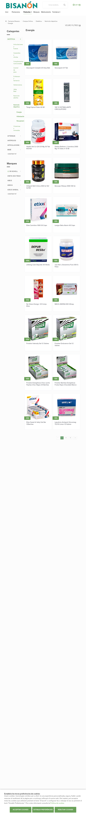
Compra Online (28, 21)
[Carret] (80, 5)
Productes (27, 12)
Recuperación (18, 121)
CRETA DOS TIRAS (13, 176)
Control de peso (15, 70)
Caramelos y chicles (16, 55)
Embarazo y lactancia (16, 78)
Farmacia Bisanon (14, 21)
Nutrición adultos (16, 97)
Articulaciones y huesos (17, 46)
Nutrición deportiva (51, 21)
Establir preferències (43, 809)
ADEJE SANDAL (12, 189)
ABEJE (9, 180)
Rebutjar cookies (65, 809)
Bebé (9, 149)
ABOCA (10, 185)
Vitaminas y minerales (16, 128)
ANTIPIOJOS (11, 140)
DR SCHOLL (13, 171)
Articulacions (13, 145)
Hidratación (18, 116)
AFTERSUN (11, 136)
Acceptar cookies (20, 809)
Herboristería (17, 85)
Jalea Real (15, 90)
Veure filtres (71, 25)
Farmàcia (55, 12)
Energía (10, 23)
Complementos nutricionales (17, 62)
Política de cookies (57, 803)
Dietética (39, 21)
